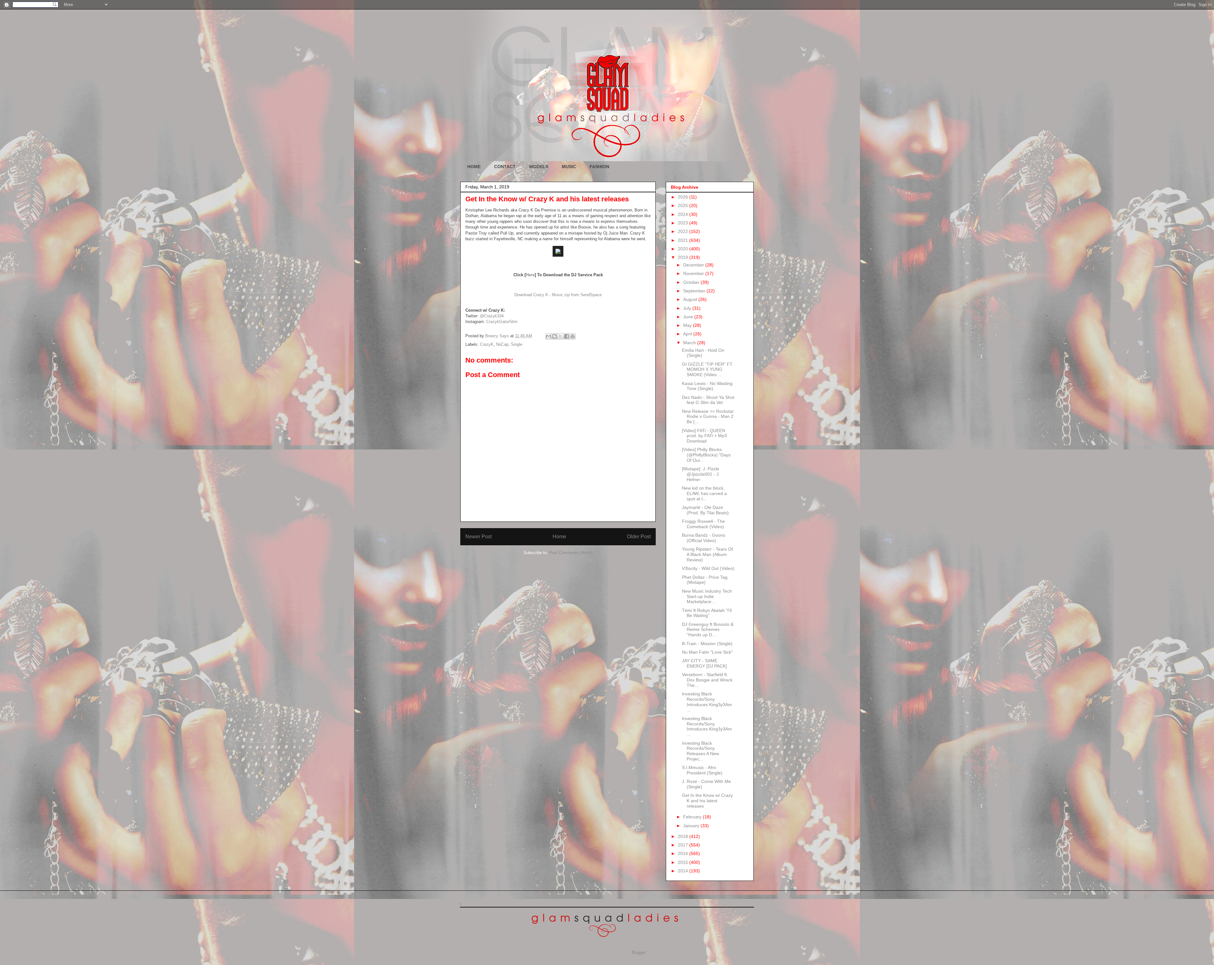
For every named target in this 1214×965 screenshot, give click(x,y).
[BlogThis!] (554, 336)
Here (530, 274)
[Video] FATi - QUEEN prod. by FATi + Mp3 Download (704, 436)
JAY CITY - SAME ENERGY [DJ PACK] (704, 663)
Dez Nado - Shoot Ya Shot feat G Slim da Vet (708, 400)
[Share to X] (560, 336)
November (694, 273)
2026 (683, 196)
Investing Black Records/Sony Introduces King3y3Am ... (707, 701)
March (690, 342)
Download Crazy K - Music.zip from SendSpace (558, 294)
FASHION (599, 166)
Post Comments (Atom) (570, 552)
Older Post (639, 536)
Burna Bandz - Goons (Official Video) (703, 538)
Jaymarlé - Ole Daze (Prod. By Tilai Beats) (705, 510)
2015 (683, 862)
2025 (683, 205)
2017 (683, 844)
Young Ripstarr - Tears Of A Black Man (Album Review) (707, 554)
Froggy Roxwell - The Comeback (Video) (703, 524)
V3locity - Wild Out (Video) (708, 568)
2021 (683, 240)
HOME (474, 166)
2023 (683, 222)
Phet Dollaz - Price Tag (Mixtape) (704, 580)
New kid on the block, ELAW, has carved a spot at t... (704, 493)
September (695, 290)
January (692, 825)
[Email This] (548, 336)
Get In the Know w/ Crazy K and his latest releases (707, 801)
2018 (683, 836)
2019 (683, 257)
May (688, 325)
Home (559, 536)
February (693, 816)
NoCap (502, 344)
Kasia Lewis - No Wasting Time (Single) (707, 386)
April (688, 333)
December (694, 264)
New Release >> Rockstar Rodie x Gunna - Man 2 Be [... (708, 416)
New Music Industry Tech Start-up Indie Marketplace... (707, 596)
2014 (683, 870)
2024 (683, 214)
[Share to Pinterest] (572, 336)
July (687, 308)
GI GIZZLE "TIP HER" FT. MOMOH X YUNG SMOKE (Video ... (707, 369)
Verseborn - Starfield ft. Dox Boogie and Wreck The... (707, 680)
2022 (683, 231)
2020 (683, 248)
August (690, 299)
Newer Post (478, 536)
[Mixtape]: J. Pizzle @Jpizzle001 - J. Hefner (701, 474)
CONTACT (505, 166)
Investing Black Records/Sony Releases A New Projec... (700, 751)
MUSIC (569, 166)
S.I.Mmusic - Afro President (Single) (702, 770)
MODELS (538, 166)
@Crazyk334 (492, 316)
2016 (683, 853)
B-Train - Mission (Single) (707, 643)
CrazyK (487, 344)
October (692, 282)
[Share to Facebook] (566, 336)
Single (516, 344)
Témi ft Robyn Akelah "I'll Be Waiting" (707, 613)
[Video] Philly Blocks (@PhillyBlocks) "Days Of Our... (706, 455)
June (688, 316)
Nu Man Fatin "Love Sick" (707, 652)
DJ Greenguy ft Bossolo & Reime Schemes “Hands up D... (707, 630)
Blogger (638, 952)
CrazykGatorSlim (502, 321)
